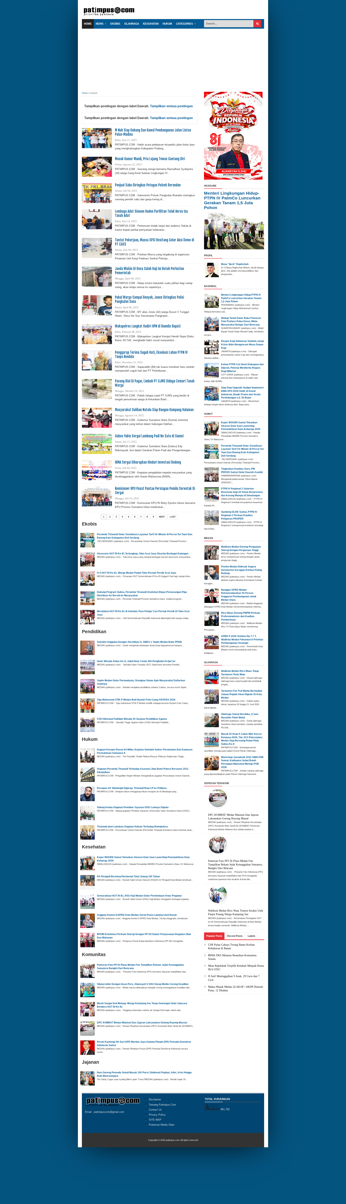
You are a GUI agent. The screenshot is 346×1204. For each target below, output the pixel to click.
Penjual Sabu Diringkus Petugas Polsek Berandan (148, 185)
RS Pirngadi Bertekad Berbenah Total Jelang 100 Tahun (128, 876)
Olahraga (131, 23)
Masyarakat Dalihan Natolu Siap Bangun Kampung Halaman (154, 410)
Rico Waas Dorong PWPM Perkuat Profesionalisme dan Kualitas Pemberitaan (240, 616)
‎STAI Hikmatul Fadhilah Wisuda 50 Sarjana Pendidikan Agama (132, 719)
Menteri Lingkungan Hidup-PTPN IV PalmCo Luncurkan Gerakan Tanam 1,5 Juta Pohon (232, 200)
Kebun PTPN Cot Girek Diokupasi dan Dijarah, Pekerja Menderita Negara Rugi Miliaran (242, 368)
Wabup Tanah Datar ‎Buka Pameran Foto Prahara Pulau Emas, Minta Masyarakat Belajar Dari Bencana (241, 321)
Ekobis (115, 23)
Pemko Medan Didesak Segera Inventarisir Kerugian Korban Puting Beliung (241, 570)
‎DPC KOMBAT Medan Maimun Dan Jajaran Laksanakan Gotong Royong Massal (142, 1022)
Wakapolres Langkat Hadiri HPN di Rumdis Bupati (148, 326)
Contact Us (155, 1109)
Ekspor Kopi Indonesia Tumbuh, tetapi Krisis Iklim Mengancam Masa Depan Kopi (242, 344)
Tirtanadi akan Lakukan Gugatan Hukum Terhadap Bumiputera (132, 826)
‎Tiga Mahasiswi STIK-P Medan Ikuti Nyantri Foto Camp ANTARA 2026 (136, 699)
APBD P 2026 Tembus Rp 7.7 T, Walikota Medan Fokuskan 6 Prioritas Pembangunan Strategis (242, 639)
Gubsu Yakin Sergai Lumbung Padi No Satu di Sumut (149, 436)
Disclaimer (155, 1099)
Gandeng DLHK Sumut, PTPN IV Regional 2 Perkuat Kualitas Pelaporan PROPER (239, 515)
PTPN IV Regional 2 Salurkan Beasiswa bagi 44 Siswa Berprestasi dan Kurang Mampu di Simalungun (242, 492)
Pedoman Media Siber (161, 1124)
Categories (184, 23)
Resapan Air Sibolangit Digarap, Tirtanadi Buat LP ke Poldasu (132, 788)
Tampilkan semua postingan (171, 106)
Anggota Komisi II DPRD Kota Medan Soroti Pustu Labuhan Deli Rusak (137, 915)
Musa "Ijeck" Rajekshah (234, 264)
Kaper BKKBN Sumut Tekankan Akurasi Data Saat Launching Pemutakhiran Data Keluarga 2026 (240, 426)
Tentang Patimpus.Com (162, 1104)
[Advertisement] (173, 59)
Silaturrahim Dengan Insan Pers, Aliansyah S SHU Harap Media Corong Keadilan (142, 984)
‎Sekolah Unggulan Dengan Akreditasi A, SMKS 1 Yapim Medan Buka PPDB (139, 642)
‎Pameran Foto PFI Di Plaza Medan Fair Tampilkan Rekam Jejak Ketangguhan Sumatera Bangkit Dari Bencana (235, 864)
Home (88, 23)
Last (173, 517)
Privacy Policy (157, 1114)
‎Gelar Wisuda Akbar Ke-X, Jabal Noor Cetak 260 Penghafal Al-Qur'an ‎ (136, 661)
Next (162, 517)
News (100, 23)
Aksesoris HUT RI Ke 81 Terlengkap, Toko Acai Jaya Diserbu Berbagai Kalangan (142, 553)
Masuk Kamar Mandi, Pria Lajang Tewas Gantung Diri (150, 159)
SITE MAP (155, 1119)
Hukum (167, 23)
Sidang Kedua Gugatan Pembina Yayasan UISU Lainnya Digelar (133, 807)
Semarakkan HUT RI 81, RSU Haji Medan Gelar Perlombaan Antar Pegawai (139, 895)
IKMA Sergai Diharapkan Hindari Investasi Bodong (148, 462)
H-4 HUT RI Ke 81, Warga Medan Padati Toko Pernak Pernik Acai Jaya (136, 572)
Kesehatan (151, 23)
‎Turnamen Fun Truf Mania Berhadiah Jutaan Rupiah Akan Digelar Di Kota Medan (241, 694)
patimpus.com (172, 1140)
